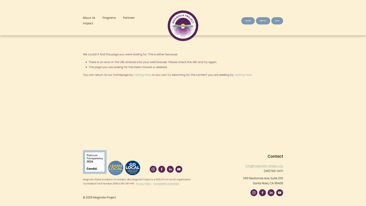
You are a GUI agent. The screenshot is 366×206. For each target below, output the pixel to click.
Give (277, 20)
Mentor (263, 20)
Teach (248, 20)
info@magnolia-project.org (264, 166)
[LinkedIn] (170, 169)
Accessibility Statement (166, 183)
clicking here (142, 75)
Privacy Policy (143, 183)
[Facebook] (161, 169)
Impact (88, 23)
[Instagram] (153, 169)
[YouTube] (178, 169)
